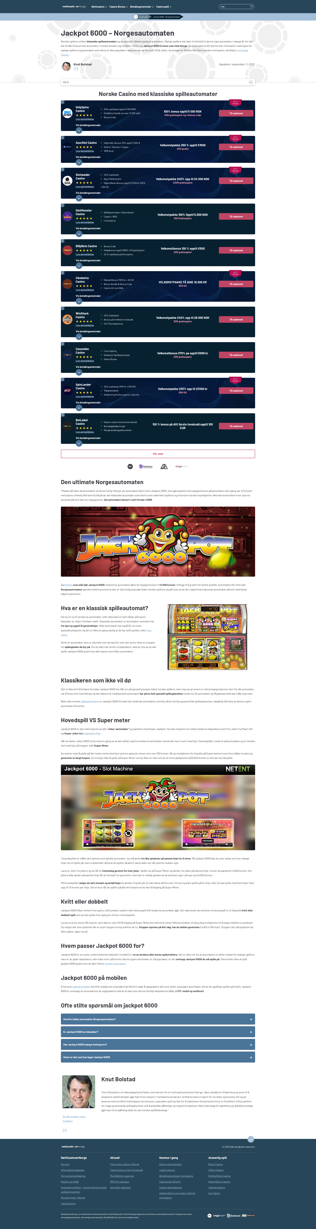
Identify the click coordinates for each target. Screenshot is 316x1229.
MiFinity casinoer (120, 1181)
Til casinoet (236, 113)
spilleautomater (90, 701)
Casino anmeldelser (170, 1187)
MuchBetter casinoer (122, 1175)
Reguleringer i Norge (73, 1197)
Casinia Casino (216, 1187)
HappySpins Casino (219, 1181)
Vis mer (158, 454)
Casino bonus (167, 1169)
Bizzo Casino (215, 1164)
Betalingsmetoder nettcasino (176, 1175)
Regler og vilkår (70, 1181)
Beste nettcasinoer (170, 1164)
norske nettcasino (115, 963)
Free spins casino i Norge (124, 1164)
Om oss (65, 1164)
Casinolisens (68, 1203)
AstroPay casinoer (120, 1187)
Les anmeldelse (85, 118)
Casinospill (162, 6)
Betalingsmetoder (140, 6)
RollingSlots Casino (219, 1175)
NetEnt (68, 584)
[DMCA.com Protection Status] (248, 1215)
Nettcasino (98, 6)
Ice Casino (214, 1193)
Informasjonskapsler (73, 1169)
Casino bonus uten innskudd (126, 1169)
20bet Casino (216, 1169)
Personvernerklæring (73, 1175)
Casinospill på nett (170, 1181)
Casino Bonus (117, 6)
